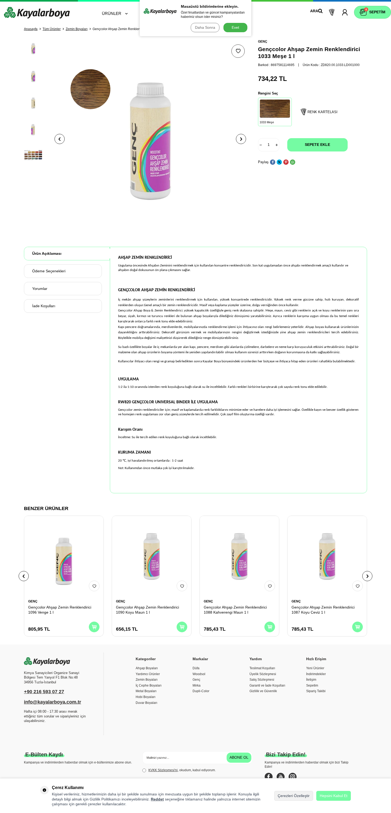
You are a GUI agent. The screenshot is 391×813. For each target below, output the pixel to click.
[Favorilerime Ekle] (94, 586)
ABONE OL (239, 757)
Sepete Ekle (317, 144)
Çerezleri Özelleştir (294, 796)
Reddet (157, 799)
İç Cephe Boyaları (148, 685)
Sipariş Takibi (316, 691)
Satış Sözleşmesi (261, 679)
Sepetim (312, 685)
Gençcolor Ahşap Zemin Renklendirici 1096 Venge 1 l (59, 609)
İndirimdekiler (316, 674)
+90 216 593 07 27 (44, 691)
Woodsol (199, 674)
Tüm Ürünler (52, 29)
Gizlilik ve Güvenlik (263, 691)
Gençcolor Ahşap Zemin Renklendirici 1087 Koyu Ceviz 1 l (323, 609)
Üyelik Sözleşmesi (262, 674)
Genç (196, 679)
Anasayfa (31, 29)
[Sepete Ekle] (94, 627)
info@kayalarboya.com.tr (52, 702)
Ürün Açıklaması (46, 253)
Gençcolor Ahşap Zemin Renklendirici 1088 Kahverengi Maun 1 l (235, 609)
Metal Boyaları (146, 691)
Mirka (197, 685)
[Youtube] (281, 777)
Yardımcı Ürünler (148, 674)
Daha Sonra (205, 27)
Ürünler (111, 13)
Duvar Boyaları (146, 703)
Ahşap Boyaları (147, 668)
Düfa (196, 668)
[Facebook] (269, 777)
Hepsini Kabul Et (333, 796)
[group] (150, 139)
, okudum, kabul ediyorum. (182, 770)
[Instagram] (293, 777)
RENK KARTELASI (322, 112)
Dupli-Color (201, 691)
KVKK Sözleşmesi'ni (163, 770)
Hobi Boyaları (145, 697)
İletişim (311, 679)
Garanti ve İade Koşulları (267, 685)
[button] (60, 139)
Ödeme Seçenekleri (48, 271)
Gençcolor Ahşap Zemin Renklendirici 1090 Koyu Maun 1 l (147, 609)
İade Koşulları (43, 306)
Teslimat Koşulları (262, 668)
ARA (314, 11)
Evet (235, 27)
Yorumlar (39, 288)
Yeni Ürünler (315, 668)
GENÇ (262, 41)
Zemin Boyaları (77, 29)
